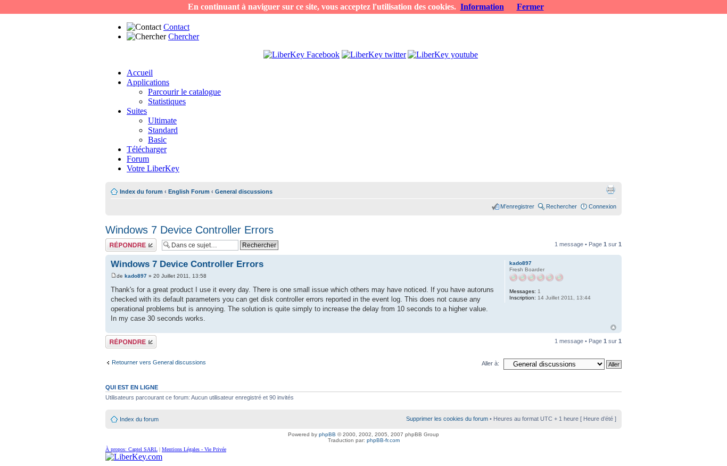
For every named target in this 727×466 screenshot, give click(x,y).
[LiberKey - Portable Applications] (133, 456)
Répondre (118, 241)
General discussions (243, 191)
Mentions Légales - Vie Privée (194, 449)
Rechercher (561, 206)
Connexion (602, 206)
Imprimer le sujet (610, 189)
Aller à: (490, 363)
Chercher (183, 36)
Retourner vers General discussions (159, 362)
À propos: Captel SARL (131, 449)
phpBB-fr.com (383, 440)
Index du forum (141, 191)
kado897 (136, 276)
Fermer (530, 6)
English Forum (189, 191)
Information (482, 6)
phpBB (327, 434)
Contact (176, 26)
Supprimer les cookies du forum (447, 418)
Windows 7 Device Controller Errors (189, 230)
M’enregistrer (517, 206)
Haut (613, 327)
